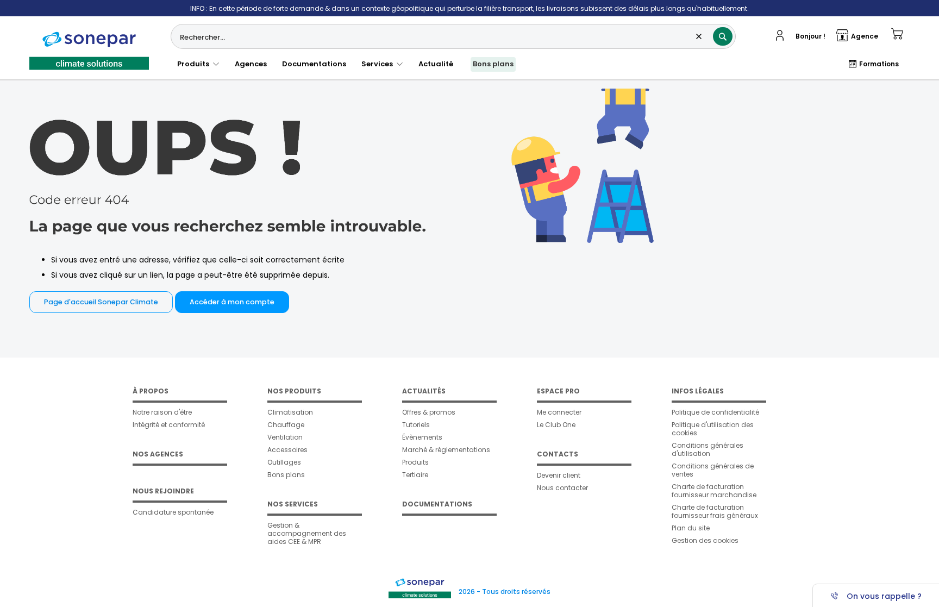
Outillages (284, 462)
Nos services (292, 504)
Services (378, 64)
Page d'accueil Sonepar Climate (101, 301)
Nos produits (294, 391)
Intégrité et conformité (169, 424)
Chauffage (285, 424)
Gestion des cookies (705, 540)
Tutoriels (416, 424)
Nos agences (158, 454)
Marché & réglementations (446, 449)
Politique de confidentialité (715, 412)
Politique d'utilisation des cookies (713, 428)
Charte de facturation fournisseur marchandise (714, 490)
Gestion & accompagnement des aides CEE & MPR (306, 533)
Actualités (424, 391)
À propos (150, 391)
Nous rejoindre (163, 491)
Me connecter (559, 412)
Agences (251, 64)
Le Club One (556, 424)
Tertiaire (415, 474)
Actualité (435, 64)
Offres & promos (428, 412)
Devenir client (558, 475)
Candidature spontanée (173, 512)
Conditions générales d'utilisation (707, 449)
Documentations (314, 64)
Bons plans (493, 64)
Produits (194, 64)
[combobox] (453, 36)
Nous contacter (562, 487)
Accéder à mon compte (232, 301)
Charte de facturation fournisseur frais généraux (715, 511)
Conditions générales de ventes (713, 470)
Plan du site (691, 528)
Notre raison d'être (162, 412)
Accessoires (287, 449)
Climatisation (290, 412)
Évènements (422, 437)
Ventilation (285, 437)
